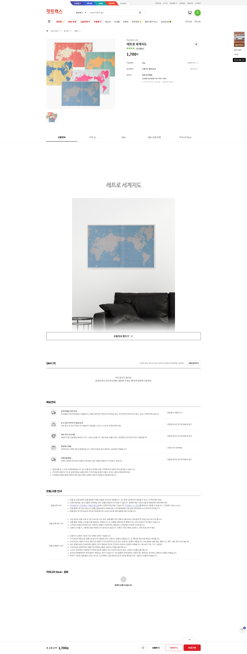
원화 (76, 31)
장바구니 (174, 647)
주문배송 (182, 3)
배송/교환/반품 (154, 137)
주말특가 (97, 21)
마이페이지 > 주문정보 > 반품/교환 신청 (84, 505)
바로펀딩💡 (137, 21)
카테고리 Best (185, 137)
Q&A (123, 137)
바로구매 (192, 647)
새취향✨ (60, 21)
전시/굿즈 (54, 31)
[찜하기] (143, 647)
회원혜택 (172, 3)
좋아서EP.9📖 (151, 21)
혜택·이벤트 (237, 50)
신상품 (117, 21)
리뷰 (92, 137)
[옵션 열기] (189, 639)
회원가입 (158, 3)
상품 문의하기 (193, 363)
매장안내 (190, 3)
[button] (196, 44)
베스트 (108, 21)
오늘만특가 (85, 21)
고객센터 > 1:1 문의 (132, 505)
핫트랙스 (79, 12)
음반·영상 (72, 21)
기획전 (236, 54)
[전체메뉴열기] (49, 21)
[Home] (47, 31)
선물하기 (156, 647)
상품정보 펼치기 (121, 336)
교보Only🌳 (166, 21)
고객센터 (198, 3)
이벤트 (126, 21)
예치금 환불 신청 (239, 60)
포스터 (66, 31)
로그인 (165, 3)
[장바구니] (189, 12)
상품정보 (61, 137)
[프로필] (198, 13)
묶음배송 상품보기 (168, 82)
